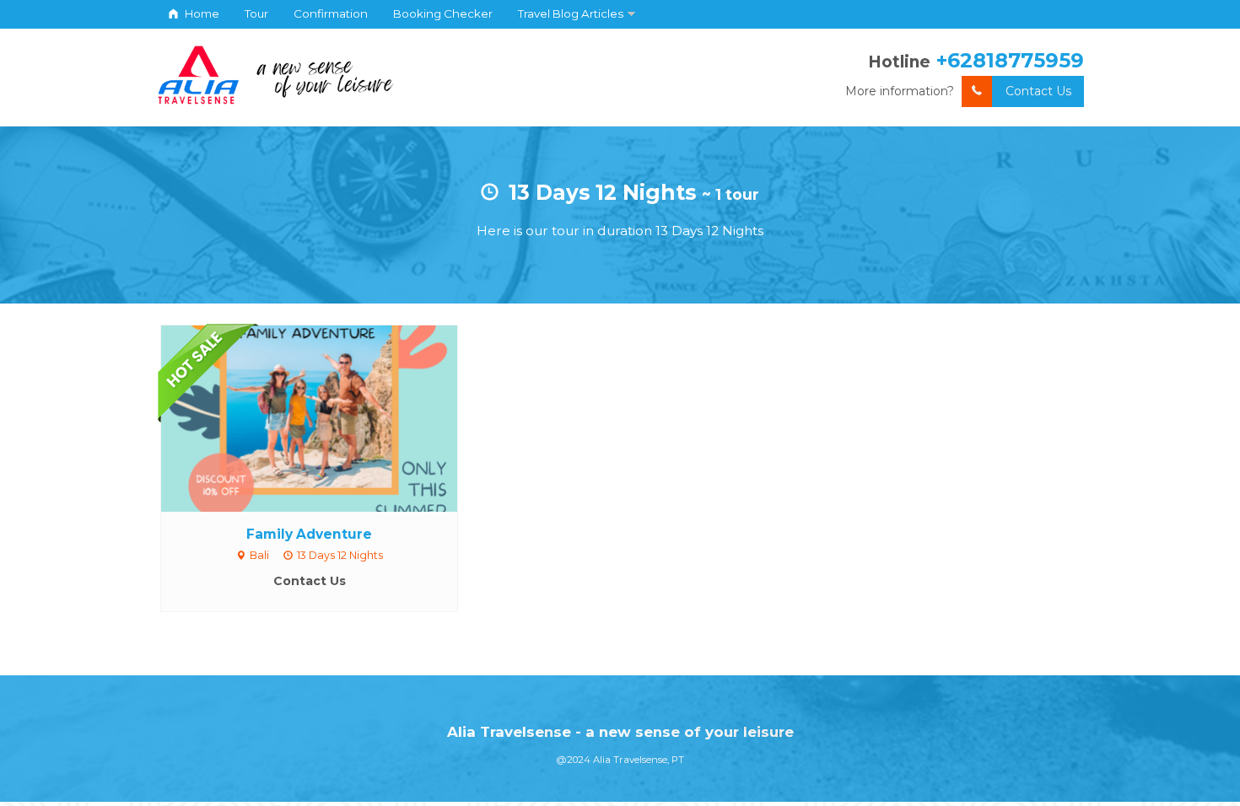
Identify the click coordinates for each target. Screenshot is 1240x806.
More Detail (324, 417)
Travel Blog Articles (570, 13)
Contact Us (1038, 91)
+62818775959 (1010, 60)
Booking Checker (443, 13)
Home (200, 13)
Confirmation (331, 13)
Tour (256, 13)
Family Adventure (309, 534)
